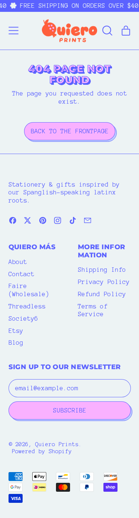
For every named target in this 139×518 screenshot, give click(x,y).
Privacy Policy (104, 281)
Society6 (23, 318)
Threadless (27, 306)
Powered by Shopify (42, 451)
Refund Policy (102, 294)
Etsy (16, 330)
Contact (21, 274)
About (18, 261)
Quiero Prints (57, 444)
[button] (107, 30)
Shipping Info (102, 269)
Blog (16, 342)
